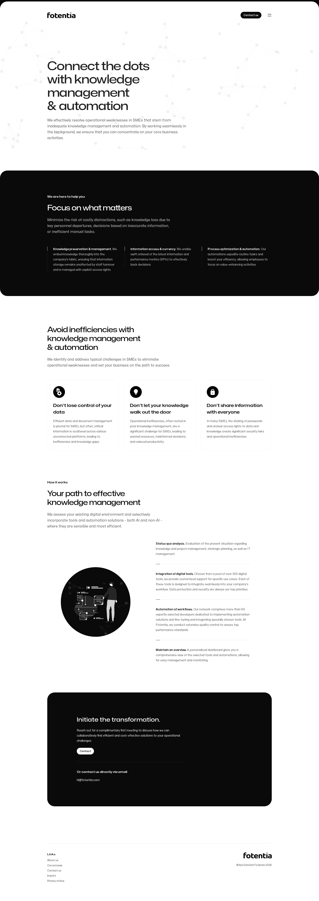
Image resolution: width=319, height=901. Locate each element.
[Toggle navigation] (269, 15)
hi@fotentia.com (88, 780)
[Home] (61, 15)
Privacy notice (55, 881)
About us (52, 860)
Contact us (54, 870)
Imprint (51, 876)
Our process (54, 865)
